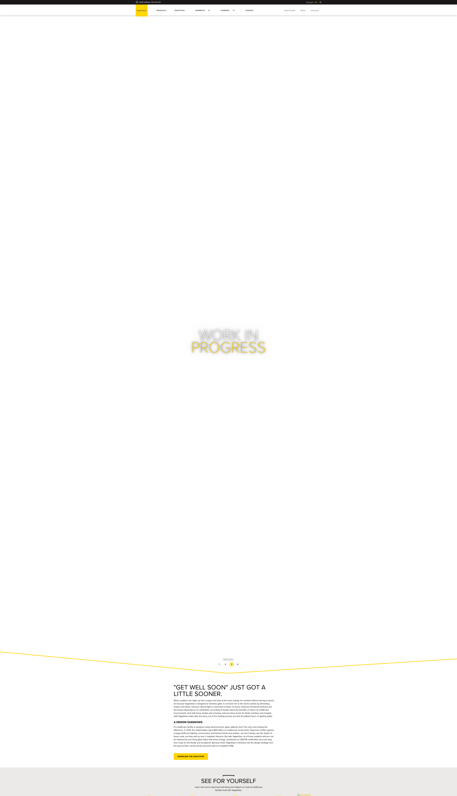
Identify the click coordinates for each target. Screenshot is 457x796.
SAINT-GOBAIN (144, 2)
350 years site (156, 2)
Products (161, 10)
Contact (249, 10)
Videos (303, 10)
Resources (315, 10)
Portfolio (180, 10)
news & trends (289, 10)
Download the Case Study (190, 756)
